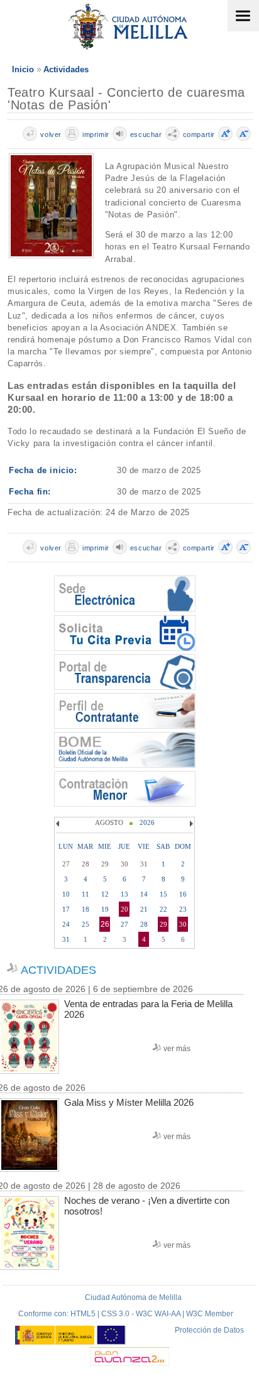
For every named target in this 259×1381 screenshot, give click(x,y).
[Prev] (59, 823)
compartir (199, 134)
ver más (176, 1048)
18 (85, 909)
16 (183, 894)
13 (124, 894)
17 (66, 909)
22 (163, 909)
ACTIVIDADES (58, 970)
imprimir (95, 134)
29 (163, 924)
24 (66, 924)
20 (124, 909)
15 (163, 894)
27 (124, 924)
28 (144, 924)
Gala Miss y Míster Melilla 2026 (129, 1102)
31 (66, 939)
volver (51, 134)
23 (183, 909)
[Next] (190, 823)
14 (144, 894)
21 (144, 909)
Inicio (23, 69)
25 (85, 924)
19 (105, 909)
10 (66, 894)
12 (105, 894)
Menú (243, 15)
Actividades (66, 69)
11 (85, 894)
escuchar (146, 134)
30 (183, 924)
